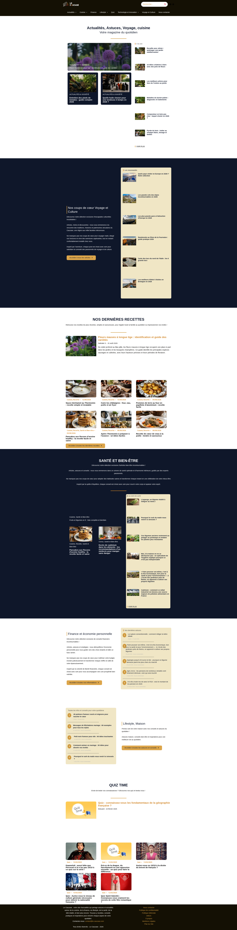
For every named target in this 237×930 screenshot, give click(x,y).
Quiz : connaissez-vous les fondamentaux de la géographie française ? (134, 804)
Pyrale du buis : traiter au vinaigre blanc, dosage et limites (157, 132)
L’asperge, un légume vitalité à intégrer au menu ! (153, 500)
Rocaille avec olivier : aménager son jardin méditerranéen (155, 50)
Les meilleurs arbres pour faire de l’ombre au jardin (157, 82)
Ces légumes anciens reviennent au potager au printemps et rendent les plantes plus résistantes (155, 537)
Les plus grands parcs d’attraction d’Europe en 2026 (151, 217)
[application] (75, 12)
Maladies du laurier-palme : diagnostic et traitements (157, 99)
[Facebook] (170, 4)
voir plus (140, 146)
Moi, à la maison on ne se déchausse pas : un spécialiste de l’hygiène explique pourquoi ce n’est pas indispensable (154, 556)
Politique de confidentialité (148, 910)
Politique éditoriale (149, 913)
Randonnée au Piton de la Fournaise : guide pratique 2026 (153, 238)
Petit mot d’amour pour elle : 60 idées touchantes (93, 736)
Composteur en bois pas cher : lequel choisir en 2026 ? (158, 116)
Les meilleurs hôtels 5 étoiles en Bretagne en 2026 (151, 281)
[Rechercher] (166, 4)
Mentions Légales (148, 921)
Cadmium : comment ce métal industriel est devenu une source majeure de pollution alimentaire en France (155, 593)
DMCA (148, 916)
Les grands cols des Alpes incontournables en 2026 (148, 196)
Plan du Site (148, 924)
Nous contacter (148, 907)
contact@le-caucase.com (94, 921)
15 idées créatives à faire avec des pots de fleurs (156, 66)
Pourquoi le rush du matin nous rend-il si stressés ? (153, 519)
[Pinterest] (173, 4)
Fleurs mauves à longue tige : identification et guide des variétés (132, 338)
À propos (149, 918)
